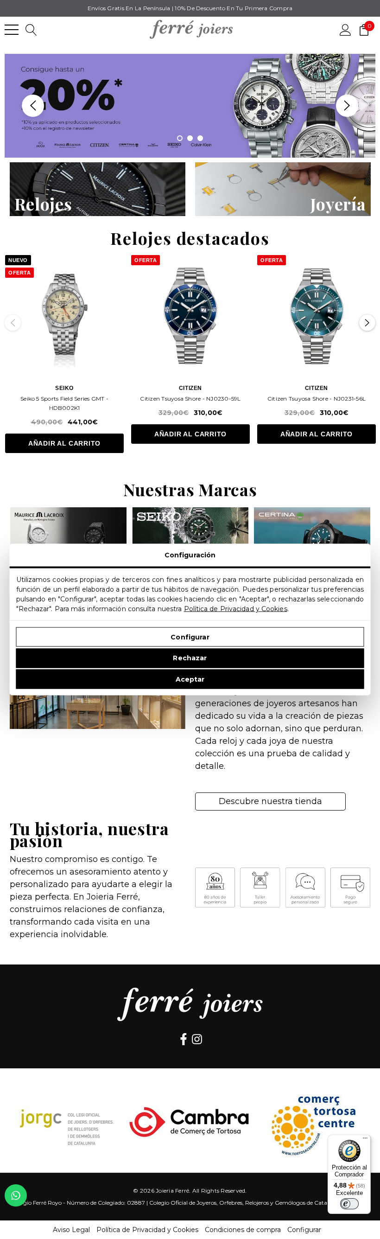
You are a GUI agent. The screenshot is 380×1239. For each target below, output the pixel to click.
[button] (97, 189)
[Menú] (365, 1140)
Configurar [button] (304, 1230)
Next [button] (347, 105)
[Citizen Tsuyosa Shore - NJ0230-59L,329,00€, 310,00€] (190, 314)
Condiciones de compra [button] (243, 1230)
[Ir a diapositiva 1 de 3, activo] (180, 138)
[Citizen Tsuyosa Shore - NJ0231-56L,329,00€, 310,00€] (316, 314)
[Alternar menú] (12, 30)
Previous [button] (32, 105)
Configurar (190, 636)
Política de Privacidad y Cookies (235, 609)
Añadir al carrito (64, 443)
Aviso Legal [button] (71, 1230)
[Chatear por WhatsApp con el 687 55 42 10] (16, 1195)
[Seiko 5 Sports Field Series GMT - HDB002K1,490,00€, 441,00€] (64, 314)
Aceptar (190, 679)
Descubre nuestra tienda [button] (270, 801)
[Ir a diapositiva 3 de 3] (200, 138)
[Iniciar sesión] (345, 29)
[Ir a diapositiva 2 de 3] (190, 138)
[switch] (349, 1203)
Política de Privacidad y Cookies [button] (147, 1230)
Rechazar (190, 658)
